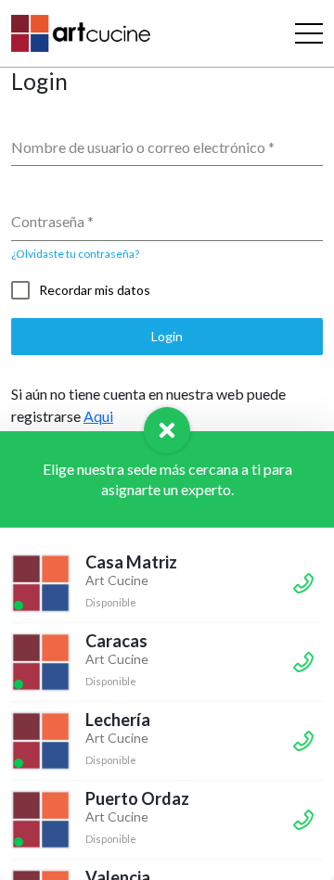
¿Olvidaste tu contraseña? (75, 254)
